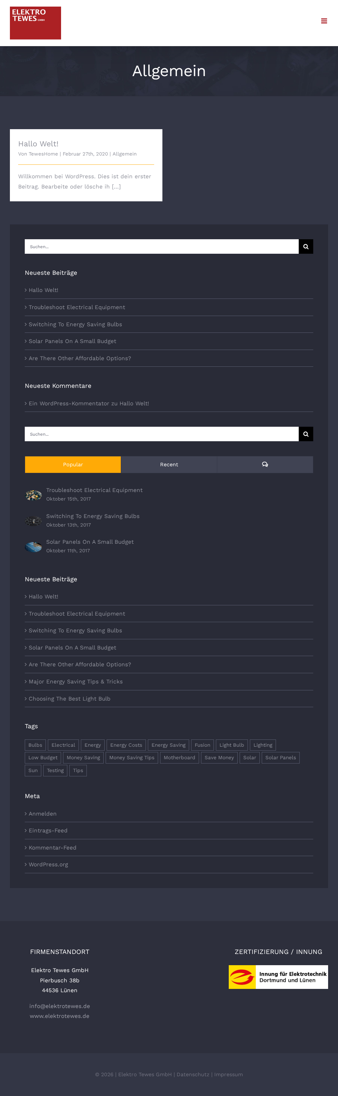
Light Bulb (232, 745)
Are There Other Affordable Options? (80, 358)
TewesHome (43, 154)
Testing (55, 770)
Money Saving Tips (131, 758)
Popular (73, 464)
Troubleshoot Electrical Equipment (77, 307)
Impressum (228, 1074)
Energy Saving (169, 745)
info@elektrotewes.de (59, 1006)
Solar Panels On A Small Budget (72, 341)
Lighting (263, 745)
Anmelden (43, 813)
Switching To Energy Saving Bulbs (75, 324)
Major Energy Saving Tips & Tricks (76, 681)
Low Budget (42, 758)
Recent (169, 464)
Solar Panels (280, 758)
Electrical (63, 745)
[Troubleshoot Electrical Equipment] (33, 495)
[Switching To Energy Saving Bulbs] (33, 521)
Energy (92, 745)
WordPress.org (48, 864)
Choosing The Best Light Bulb (70, 698)
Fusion (202, 745)
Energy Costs (126, 745)
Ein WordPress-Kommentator (69, 403)
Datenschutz (193, 1074)
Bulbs (35, 745)
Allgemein (125, 154)
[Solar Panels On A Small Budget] (33, 547)
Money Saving (83, 758)
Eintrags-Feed (48, 830)
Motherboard (179, 758)
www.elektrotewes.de (59, 1016)
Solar (249, 758)
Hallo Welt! (38, 143)
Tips (78, 770)
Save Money (219, 758)
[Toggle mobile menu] (324, 20)
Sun (33, 770)
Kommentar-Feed (53, 847)
